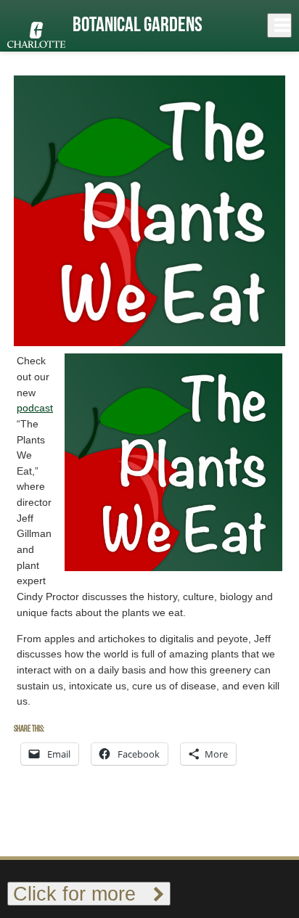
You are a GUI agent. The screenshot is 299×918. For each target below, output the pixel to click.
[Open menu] (279, 25)
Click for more (83, 893)
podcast (35, 408)
